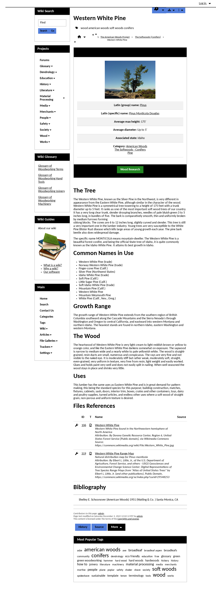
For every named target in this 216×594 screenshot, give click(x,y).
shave (137, 570)
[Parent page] (96, 37)
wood (84, 28)
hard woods (136, 560)
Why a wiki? (51, 268)
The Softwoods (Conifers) (148, 37)
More (114, 527)
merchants (171, 564)
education (147, 556)
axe (124, 550)
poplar (111, 570)
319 (84, 453)
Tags (42, 322)
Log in (203, 3)
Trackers (45, 347)
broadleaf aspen (153, 550)
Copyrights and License (128, 519)
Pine (130, 153)
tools (148, 576)
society (146, 570)
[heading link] (99, 191)
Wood (44, 136)
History (82, 527)
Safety (44, 123)
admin (101, 513)
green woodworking (89, 560)
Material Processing (47, 98)
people (92, 570)
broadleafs (170, 550)
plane (102, 570)
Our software (52, 272)
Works (44, 142)
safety (120, 570)
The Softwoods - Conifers (130, 149)
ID (83, 417)
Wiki (43, 328)
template (112, 575)
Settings (45, 353)
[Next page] (75, 42)
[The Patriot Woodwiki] (8, 2)
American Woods (136, 146)
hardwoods (152, 560)
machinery (118, 564)
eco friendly (132, 556)
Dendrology (47, 72)
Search (44, 304)
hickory (165, 560)
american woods (98, 28)
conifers (129, 28)
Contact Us (47, 310)
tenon (123, 576)
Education (46, 78)
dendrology (117, 556)
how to (82, 564)
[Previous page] (93, 37)
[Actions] (76, 425)
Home (43, 298)
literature (105, 564)
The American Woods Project (115, 37)
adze (79, 550)
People (44, 118)
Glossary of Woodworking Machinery (46, 201)
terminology (136, 575)
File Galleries (48, 341)
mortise (81, 570)
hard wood (121, 560)
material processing (140, 564)
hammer (108, 560)
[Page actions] (181, 10)
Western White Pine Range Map (114, 453)
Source (181, 417)
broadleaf (135, 550)
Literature (46, 90)
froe (157, 556)
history (174, 560)
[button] (159, 10)
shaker (128, 570)
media (159, 564)
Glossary (45, 66)
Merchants (47, 111)
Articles (45, 334)
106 (84, 425)
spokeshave (83, 576)
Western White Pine (99, 18)
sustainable (98, 575)
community (83, 556)
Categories (46, 316)
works (170, 576)
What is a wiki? (53, 265)
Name (99, 417)
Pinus (143, 105)
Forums (44, 60)
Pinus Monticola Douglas (144, 113)
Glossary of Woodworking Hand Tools (50, 178)
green (176, 556)
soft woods (116, 28)
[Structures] (171, 10)
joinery (93, 564)
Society (45, 130)
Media (44, 105)
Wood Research (130, 169)
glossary (166, 556)
